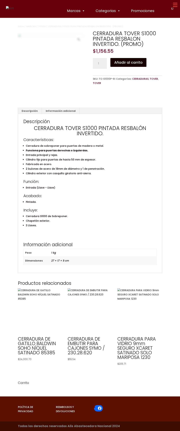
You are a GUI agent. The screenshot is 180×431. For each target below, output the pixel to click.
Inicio (21, 26)
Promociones (142, 10)
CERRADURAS (140, 79)
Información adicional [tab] (61, 111)
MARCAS (31, 26)
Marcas (74, 10)
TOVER (42, 26)
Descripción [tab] (30, 111)
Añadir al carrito (128, 62)
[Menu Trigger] (175, 5)
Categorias (106, 10)
